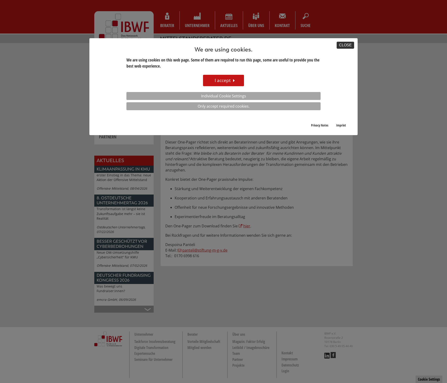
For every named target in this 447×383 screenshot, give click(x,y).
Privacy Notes (319, 125)
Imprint (341, 125)
